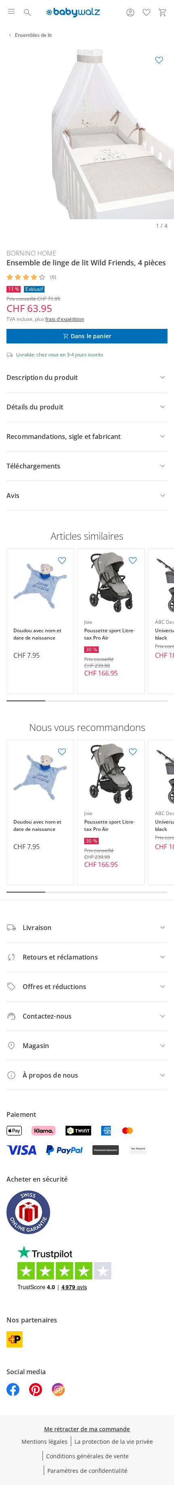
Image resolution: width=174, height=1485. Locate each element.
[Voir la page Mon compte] (130, 12)
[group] (87, 132)
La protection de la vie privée (113, 1441)
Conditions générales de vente (87, 1456)
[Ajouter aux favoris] (159, 60)
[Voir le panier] (163, 12)
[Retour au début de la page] (166, 1428)
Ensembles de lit (33, 35)
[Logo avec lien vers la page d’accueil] (73, 12)
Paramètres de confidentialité (87, 1470)
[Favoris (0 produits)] (146, 12)
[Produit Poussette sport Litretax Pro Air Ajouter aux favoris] (132, 560)
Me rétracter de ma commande (87, 1429)
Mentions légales (44, 1441)
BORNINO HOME (31, 253)
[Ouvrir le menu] (11, 12)
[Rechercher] (27, 12)
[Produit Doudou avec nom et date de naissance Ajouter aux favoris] (61, 560)
